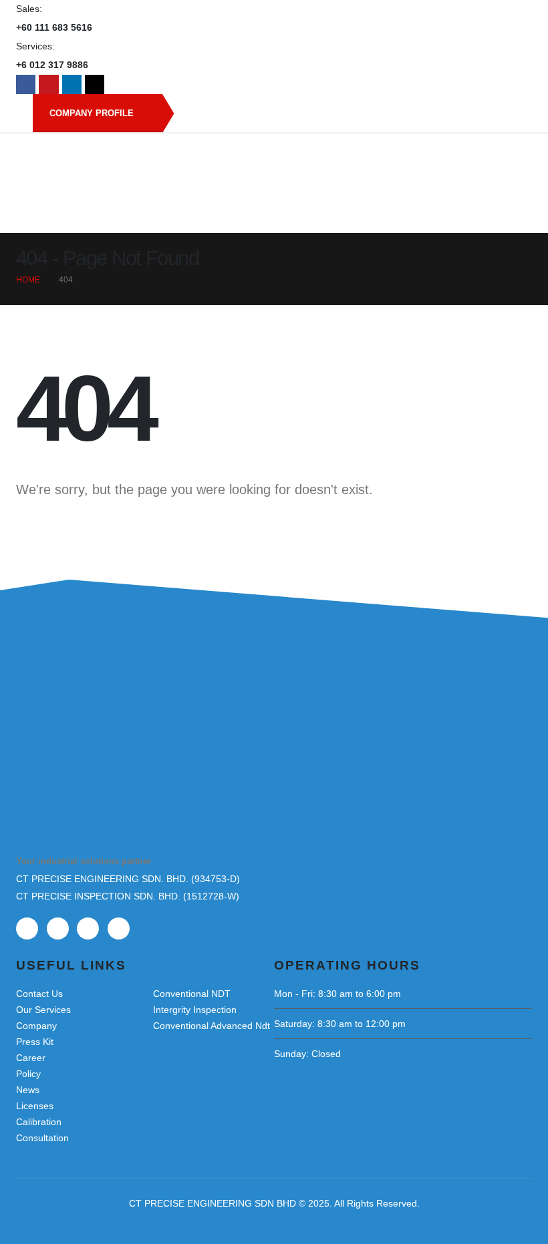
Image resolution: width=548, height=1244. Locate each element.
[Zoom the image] (83, 711)
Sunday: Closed (307, 1053)
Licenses (34, 1105)
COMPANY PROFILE (92, 113)
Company (36, 1025)
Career (30, 1057)
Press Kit (34, 1041)
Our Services (43, 1009)
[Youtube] (48, 84)
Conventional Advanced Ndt (211, 1025)
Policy (28, 1073)
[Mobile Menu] (512, 216)
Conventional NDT (192, 993)
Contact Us (39, 993)
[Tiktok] (94, 84)
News (27, 1089)
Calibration (38, 1121)
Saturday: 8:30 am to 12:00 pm (340, 1023)
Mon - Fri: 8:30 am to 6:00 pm (337, 993)
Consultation (42, 1137)
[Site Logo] (274, 163)
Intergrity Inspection (195, 1009)
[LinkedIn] (72, 84)
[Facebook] (25, 84)
